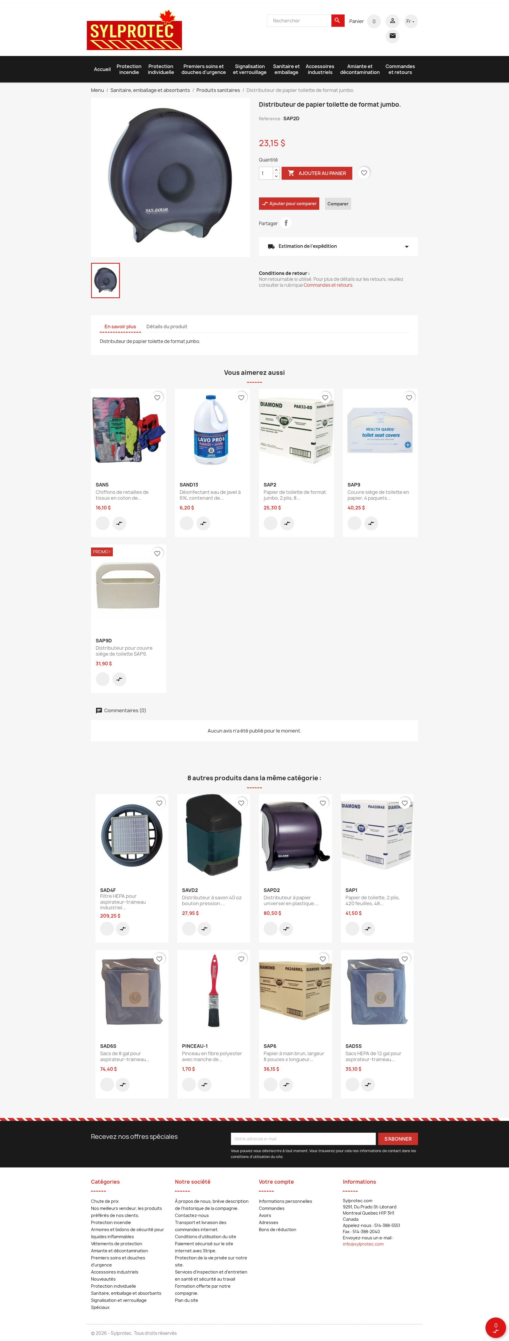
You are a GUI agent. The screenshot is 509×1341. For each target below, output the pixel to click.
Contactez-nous (192, 1215)
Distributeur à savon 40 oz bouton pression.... (212, 900)
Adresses (268, 1222)
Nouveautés (103, 1279)
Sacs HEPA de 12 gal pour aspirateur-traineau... (373, 1056)
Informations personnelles (285, 1201)
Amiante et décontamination (360, 69)
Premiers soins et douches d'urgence (203, 69)
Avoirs (265, 1215)
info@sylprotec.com (363, 1244)
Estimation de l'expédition (338, 246)
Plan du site (186, 1300)
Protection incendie (129, 69)
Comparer (338, 204)
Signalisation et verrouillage (250, 69)
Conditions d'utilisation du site (205, 1236)
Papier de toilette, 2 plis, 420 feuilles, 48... (373, 900)
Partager (286, 223)
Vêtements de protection (116, 1243)
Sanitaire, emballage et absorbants (126, 1293)
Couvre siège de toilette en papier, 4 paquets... (378, 495)
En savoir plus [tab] (120, 326)
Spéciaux (100, 1307)
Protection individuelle (161, 69)
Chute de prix (105, 1201)
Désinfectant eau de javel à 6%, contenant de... (210, 495)
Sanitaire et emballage (286, 69)
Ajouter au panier (317, 173)
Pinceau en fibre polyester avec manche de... (212, 1056)
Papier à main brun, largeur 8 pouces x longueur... (294, 1056)
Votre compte (276, 1181)
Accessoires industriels (320, 69)
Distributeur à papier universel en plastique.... (291, 900)
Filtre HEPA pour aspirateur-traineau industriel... (123, 902)
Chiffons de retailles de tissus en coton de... (122, 495)
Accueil (102, 69)
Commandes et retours (400, 69)
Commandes (272, 1208)
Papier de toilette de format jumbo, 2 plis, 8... (295, 495)
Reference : (270, 118)
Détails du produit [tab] (166, 326)
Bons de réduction (277, 1229)
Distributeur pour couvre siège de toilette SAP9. (124, 651)
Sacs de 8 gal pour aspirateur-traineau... (124, 1056)
